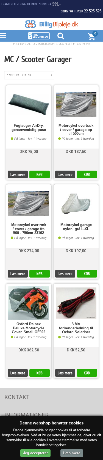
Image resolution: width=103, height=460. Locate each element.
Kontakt (17, 397)
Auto (31, 43)
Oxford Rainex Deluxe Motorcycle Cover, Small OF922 (28, 328)
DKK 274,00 (28, 251)
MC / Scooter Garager (74, 43)
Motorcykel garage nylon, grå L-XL (76, 227)
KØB (40, 174)
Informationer (26, 415)
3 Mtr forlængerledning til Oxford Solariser (76, 328)
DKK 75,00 (29, 151)
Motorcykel (46, 43)
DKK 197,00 (76, 251)
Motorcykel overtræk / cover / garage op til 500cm (76, 130)
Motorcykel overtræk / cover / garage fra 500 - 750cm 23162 (28, 229)
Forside (18, 43)
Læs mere (17, 174)
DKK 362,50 (28, 350)
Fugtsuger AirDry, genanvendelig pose (29, 127)
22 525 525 (93, 11)
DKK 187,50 (76, 151)
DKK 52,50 (76, 350)
